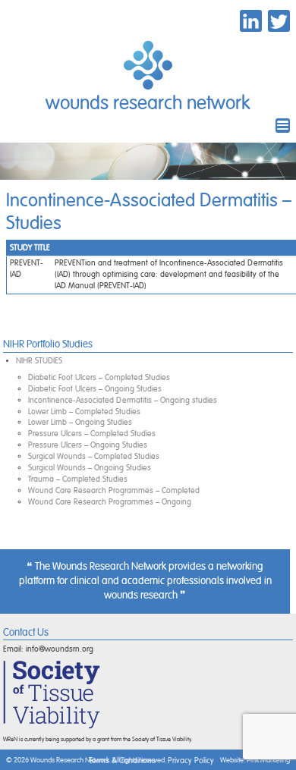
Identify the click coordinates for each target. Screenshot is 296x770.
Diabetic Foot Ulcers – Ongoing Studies (95, 389)
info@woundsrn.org (59, 649)
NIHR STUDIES (39, 361)
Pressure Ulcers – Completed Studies (92, 433)
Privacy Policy (191, 760)
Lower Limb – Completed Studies (84, 411)
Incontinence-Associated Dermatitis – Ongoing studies (122, 400)
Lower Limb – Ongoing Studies (80, 422)
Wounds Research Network (148, 103)
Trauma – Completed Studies (78, 479)
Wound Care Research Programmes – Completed (114, 490)
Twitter (279, 21)
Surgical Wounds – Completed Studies (93, 456)
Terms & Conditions (122, 760)
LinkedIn (251, 21)
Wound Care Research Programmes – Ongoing (109, 502)
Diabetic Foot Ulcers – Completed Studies (99, 377)
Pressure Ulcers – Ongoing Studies (87, 445)
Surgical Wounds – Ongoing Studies (89, 468)
